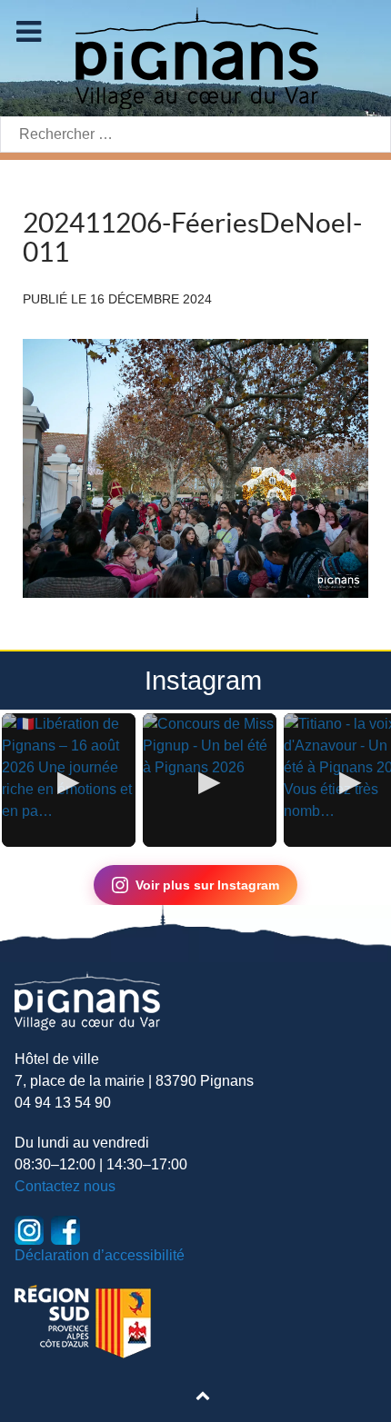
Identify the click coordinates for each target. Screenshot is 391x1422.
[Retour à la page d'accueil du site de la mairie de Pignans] (195, 57)
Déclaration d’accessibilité (100, 1255)
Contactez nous (65, 1186)
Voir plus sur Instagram (207, 885)
